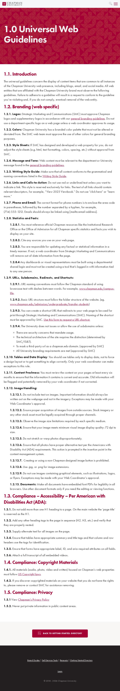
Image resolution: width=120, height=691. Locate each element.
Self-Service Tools (50, 660)
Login (60, 671)
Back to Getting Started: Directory (62, 633)
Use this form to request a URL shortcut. (67, 320)
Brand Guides (33, 660)
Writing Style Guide (54, 176)
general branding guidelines (88, 119)
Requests (64, 660)
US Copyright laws (29, 574)
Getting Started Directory (81, 660)
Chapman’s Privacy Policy (33, 600)
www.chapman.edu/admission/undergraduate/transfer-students (49, 304)
